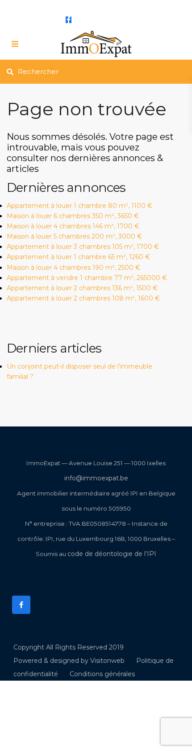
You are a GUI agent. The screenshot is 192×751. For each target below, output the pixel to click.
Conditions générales (102, 674)
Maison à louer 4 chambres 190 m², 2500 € (73, 268)
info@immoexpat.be (89, 5)
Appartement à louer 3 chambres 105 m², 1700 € (83, 247)
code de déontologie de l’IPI (111, 554)
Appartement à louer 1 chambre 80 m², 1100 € (79, 206)
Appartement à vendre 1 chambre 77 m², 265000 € (87, 278)
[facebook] (68, 19)
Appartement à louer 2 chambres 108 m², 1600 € (83, 298)
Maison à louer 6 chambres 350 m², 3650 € (73, 216)
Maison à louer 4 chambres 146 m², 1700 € (73, 226)
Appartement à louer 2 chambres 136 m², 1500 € (82, 288)
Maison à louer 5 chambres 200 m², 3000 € (74, 236)
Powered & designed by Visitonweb (69, 661)
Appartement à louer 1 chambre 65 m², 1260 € (78, 257)
